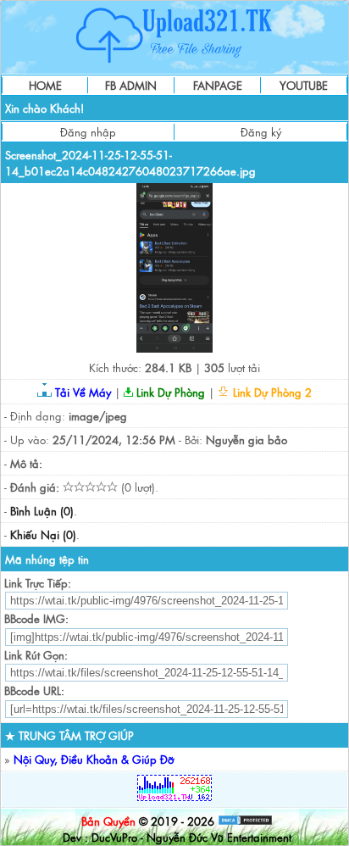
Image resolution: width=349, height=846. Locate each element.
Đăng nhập (88, 132)
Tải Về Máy (81, 392)
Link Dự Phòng (169, 392)
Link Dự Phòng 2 (271, 392)
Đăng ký (261, 132)
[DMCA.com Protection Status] (245, 821)
